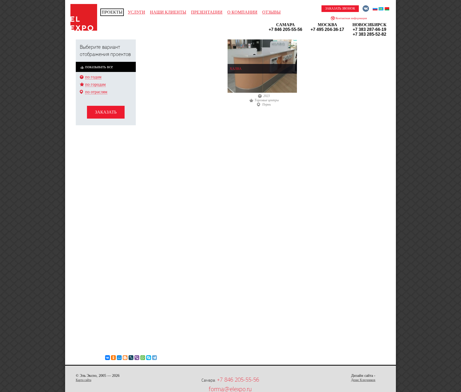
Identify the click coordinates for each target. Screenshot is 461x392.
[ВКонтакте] (107, 357)
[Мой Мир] (119, 357)
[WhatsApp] (142, 357)
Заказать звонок (340, 8)
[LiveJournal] (131, 357)
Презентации (206, 12)
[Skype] (148, 357)
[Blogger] (125, 357)
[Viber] (136, 357)
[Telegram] (154, 357)
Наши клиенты (168, 12)
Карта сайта (83, 380)
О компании (242, 12)
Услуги (136, 12)
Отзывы (271, 12)
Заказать (106, 112)
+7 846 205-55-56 (238, 379)
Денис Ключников (363, 380)
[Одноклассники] (113, 357)
